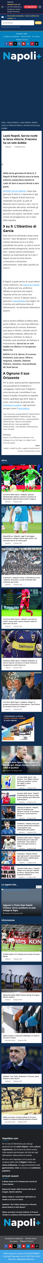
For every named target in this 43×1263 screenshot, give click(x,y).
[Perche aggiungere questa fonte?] (40, 6)
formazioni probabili (14, 414)
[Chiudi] (5, 7)
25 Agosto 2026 (31, 818)
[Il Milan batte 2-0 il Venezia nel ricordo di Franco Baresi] (21, 938)
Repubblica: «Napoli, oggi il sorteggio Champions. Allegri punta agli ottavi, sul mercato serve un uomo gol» (20, 538)
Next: (22, 448)
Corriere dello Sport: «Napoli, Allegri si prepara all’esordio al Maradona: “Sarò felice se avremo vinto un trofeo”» (21, 704)
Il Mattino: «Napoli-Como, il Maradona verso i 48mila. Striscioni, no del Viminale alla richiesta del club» (21, 579)
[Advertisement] (21, 97)
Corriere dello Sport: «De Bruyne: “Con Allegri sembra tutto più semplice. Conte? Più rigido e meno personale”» (28, 781)
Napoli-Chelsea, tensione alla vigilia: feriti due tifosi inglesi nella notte (21, 909)
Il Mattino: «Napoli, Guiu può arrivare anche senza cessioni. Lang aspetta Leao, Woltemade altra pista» (28, 826)
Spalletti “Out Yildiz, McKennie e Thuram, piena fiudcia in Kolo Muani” (21, 1077)
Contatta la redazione (11, 36)
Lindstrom (30, 419)
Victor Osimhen (8, 429)
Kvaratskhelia (19, 301)
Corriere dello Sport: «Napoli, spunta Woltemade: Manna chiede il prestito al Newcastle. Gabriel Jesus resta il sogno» (19, 496)
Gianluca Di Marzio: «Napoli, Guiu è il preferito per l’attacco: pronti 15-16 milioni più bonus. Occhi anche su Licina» (28, 811)
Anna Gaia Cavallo (10, 1040)
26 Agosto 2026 (17, 667)
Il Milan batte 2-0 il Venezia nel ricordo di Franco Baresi (21, 955)
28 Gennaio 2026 (18, 913)
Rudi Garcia (19, 424)
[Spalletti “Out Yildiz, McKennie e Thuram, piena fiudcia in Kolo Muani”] (21, 1060)
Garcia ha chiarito (31, 284)
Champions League (12, 405)
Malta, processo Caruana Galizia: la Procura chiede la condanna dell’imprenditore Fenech (20, 1118)
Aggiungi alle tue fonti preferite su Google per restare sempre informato (14, 6)
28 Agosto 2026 (17, 501)
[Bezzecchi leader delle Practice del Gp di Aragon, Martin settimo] (21, 978)
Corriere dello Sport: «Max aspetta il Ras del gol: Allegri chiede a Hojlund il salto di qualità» (21, 765)
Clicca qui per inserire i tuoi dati (10, 27)
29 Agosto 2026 (17, 959)
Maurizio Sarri (20, 422)
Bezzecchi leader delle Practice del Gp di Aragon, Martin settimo (21, 996)
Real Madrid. (24, 408)
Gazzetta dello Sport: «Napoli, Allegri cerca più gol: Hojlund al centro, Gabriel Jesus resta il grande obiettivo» (28, 871)
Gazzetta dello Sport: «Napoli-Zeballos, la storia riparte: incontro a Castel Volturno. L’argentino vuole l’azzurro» (20, 662)
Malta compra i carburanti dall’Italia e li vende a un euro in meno (21, 1037)
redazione (8, 147)
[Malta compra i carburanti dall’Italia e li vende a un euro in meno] (21, 1019)
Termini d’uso (26, 36)
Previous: (19, 439)
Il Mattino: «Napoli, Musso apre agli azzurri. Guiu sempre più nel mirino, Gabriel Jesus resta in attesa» (28, 857)
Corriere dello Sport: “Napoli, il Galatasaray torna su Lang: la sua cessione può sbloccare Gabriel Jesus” (28, 796)
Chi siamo (36, 36)
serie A (18, 427)
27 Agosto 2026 (17, 543)
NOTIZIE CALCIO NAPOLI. (15, 191)
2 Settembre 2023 (19, 147)
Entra (38, 23)
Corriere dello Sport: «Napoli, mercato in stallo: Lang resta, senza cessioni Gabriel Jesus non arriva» (20, 621)
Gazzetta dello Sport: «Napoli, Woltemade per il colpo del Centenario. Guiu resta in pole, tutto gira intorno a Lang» (28, 842)
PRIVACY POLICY (22, 40)
